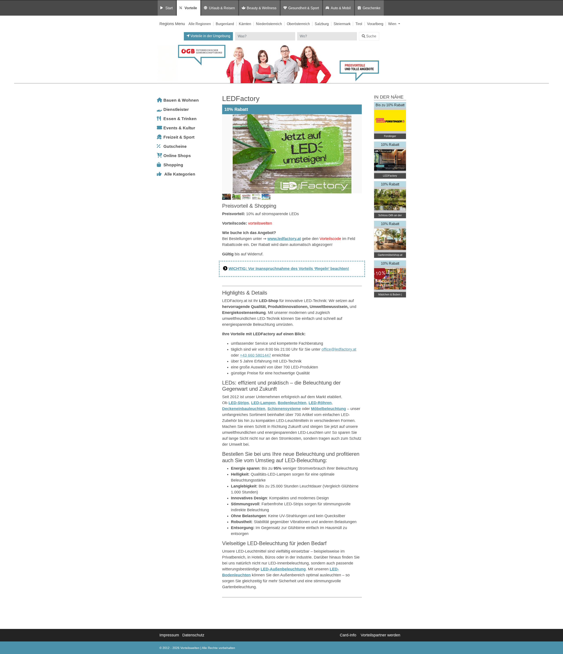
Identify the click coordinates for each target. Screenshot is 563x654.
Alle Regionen (199, 24)
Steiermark (342, 24)
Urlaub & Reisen (222, 8)
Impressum (169, 635)
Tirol (358, 24)
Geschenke (371, 8)
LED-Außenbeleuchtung (283, 569)
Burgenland (225, 24)
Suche (371, 36)
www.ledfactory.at (284, 238)
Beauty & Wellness (261, 8)
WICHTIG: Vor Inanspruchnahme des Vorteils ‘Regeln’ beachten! (288, 268)
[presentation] (226, 153)
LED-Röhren (320, 403)
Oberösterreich (298, 24)
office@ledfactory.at (339, 349)
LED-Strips (238, 403)
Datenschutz (193, 635)
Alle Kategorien (179, 174)
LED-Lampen (263, 403)
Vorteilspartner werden (380, 635)
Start (169, 8)
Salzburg (322, 24)
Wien (392, 24)
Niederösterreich (269, 24)
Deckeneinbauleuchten (243, 409)
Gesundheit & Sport (303, 8)
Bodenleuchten (292, 403)
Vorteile (191, 8)
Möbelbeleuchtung (328, 409)
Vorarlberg (375, 24)
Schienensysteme (284, 409)
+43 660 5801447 (255, 355)
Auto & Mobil (341, 8)
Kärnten (245, 24)
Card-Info (348, 635)
